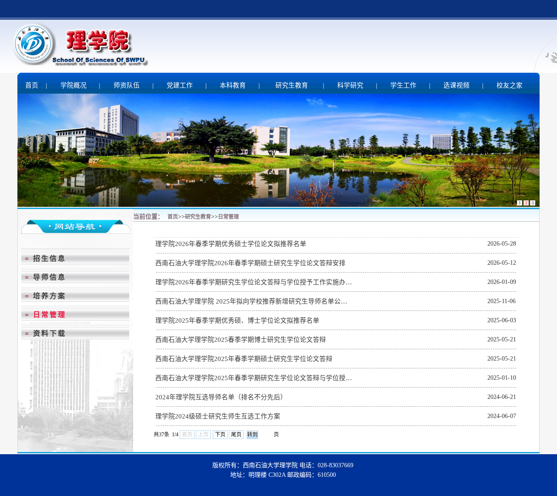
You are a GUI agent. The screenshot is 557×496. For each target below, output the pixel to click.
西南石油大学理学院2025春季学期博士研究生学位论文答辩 (240, 339)
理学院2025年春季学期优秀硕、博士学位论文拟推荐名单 (237, 320)
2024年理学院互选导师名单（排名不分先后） (221, 397)
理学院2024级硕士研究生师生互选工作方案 (217, 416)
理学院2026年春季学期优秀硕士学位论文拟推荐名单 (230, 243)
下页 (220, 435)
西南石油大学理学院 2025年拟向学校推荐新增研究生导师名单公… (251, 301)
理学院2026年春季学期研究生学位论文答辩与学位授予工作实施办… (253, 282)
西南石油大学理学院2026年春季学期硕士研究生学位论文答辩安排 (250, 263)
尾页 (236, 435)
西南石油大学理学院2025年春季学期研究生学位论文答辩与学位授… (253, 378)
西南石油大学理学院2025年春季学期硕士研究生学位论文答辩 (243, 358)
